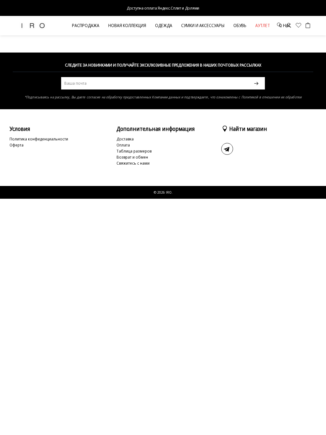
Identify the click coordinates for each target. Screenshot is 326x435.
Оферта (17, 145)
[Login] (289, 26)
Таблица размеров (134, 151)
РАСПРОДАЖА (85, 25)
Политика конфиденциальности (39, 139)
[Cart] (307, 25)
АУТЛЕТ (262, 25)
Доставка (125, 139)
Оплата (123, 145)
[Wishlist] (298, 26)
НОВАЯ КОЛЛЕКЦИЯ (127, 25)
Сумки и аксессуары (202, 25)
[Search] (279, 26)
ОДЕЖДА (163, 25)
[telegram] (227, 149)
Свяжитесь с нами (133, 163)
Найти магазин (248, 128)
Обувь (239, 25)
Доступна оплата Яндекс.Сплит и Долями (163, 8)
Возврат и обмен (132, 157)
